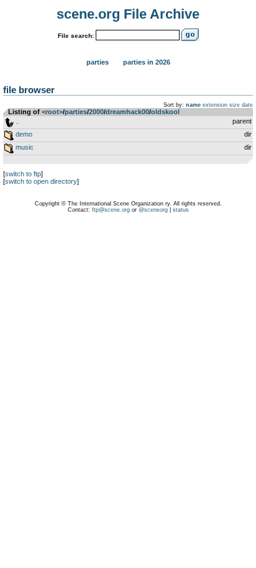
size (234, 105)
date (247, 105)
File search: (76, 35)
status (181, 210)
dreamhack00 (127, 111)
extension (215, 105)
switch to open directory (41, 181)
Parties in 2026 (146, 62)
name (193, 105)
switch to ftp (23, 174)
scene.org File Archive (128, 14)
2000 (96, 111)
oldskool (165, 111)
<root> (52, 111)
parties (76, 111)
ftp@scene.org (111, 210)
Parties (97, 62)
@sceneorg (153, 210)
